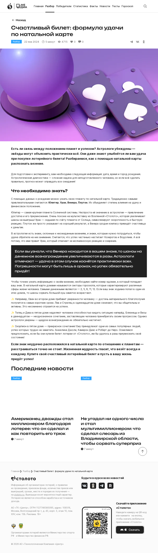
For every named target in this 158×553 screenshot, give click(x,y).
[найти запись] (145, 6)
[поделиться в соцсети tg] (131, 42)
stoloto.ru (19, 494)
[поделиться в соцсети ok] (144, 42)
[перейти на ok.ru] (93, 486)
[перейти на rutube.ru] (110, 486)
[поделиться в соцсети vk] (137, 42)
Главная (15, 471)
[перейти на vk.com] (84, 486)
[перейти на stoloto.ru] (10, 6)
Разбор (27, 471)
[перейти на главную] (22, 6)
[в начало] (142, 451)
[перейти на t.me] (102, 486)
